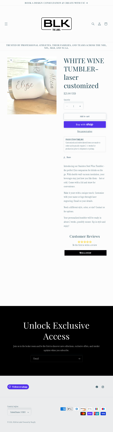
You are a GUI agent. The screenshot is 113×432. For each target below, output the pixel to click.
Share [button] (69, 157)
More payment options (84, 131)
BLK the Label (17, 422)
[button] (6, 24)
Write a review (85, 252)
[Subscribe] (79, 358)
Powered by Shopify (29, 422)
